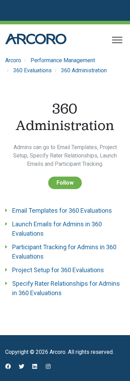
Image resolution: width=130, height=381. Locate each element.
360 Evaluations (32, 70)
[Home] (36, 39)
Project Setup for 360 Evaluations (58, 270)
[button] (117, 40)
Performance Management (63, 60)
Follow (65, 182)
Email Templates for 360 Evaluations (62, 210)
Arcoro (13, 60)
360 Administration (84, 70)
